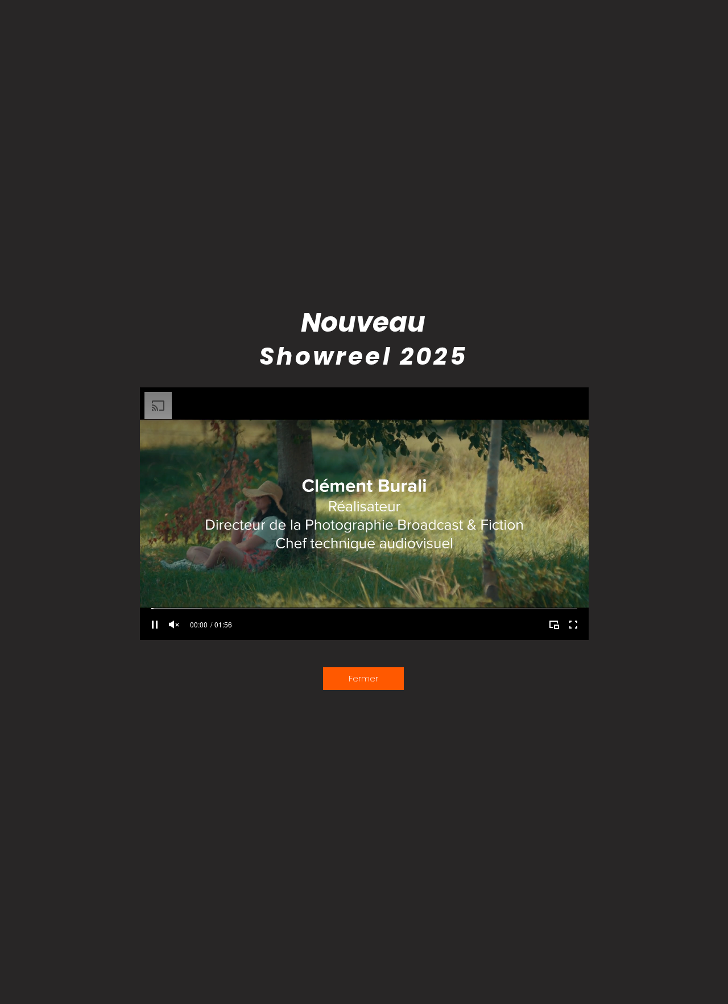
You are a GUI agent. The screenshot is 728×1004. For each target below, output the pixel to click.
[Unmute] (174, 624)
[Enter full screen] (573, 624)
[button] (363, 678)
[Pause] (154, 624)
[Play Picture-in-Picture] (554, 624)
